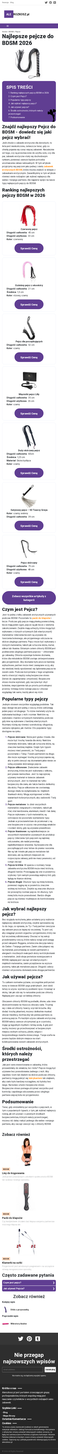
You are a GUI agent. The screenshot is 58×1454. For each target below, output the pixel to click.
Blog (12, 3)
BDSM (11, 32)
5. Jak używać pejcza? (18, 107)
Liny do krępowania (13, 1173)
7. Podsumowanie (16, 117)
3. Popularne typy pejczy (19, 100)
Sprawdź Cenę (29, 248)
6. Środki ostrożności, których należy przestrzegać (25, 112)
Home (4, 32)
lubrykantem (35, 1078)
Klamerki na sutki (12, 1262)
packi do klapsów (41, 618)
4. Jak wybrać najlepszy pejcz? (22, 103)
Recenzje (5, 3)
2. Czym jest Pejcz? (17, 96)
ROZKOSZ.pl (17, 14)
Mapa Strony (9, 1416)
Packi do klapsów (12, 1217)
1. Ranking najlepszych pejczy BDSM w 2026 (28, 93)
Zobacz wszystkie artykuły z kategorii (29, 598)
